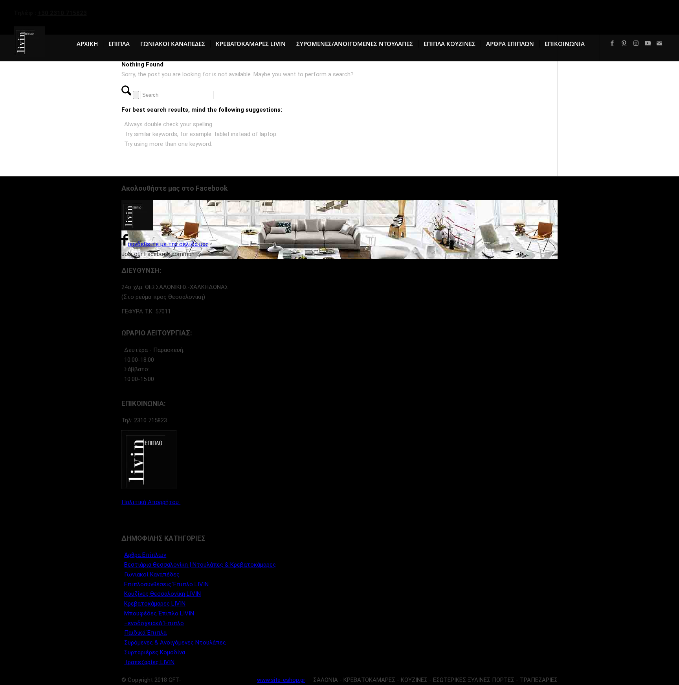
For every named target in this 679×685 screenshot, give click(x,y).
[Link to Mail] (659, 43)
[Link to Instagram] (636, 43)
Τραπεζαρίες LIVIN (149, 662)
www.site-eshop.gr (281, 679)
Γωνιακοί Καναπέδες (152, 574)
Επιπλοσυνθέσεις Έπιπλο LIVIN (166, 584)
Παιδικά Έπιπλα (145, 632)
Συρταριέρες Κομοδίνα (154, 652)
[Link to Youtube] (647, 43)
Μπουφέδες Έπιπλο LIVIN (159, 613)
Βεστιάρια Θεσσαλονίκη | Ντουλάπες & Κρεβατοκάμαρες (200, 564)
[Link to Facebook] (612, 43)
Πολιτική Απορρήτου (150, 502)
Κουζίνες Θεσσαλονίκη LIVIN (162, 593)
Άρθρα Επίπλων (145, 554)
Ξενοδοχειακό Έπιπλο (154, 623)
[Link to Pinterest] (624, 43)
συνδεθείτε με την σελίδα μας (168, 244)
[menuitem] (87, 43)
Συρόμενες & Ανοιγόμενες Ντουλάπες (175, 642)
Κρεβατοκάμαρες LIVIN (154, 603)
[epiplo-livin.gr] (29, 43)
